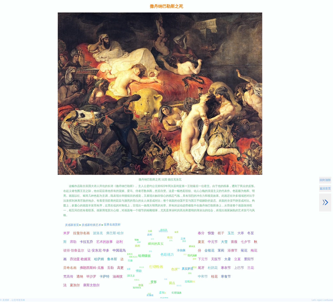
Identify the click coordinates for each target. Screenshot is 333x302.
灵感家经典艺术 (91, 224)
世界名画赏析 (112, 224)
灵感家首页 (72, 224)
